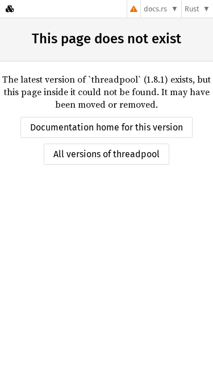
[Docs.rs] (9, 9)
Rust (192, 9)
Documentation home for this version (106, 127)
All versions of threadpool (106, 154)
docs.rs (155, 9)
